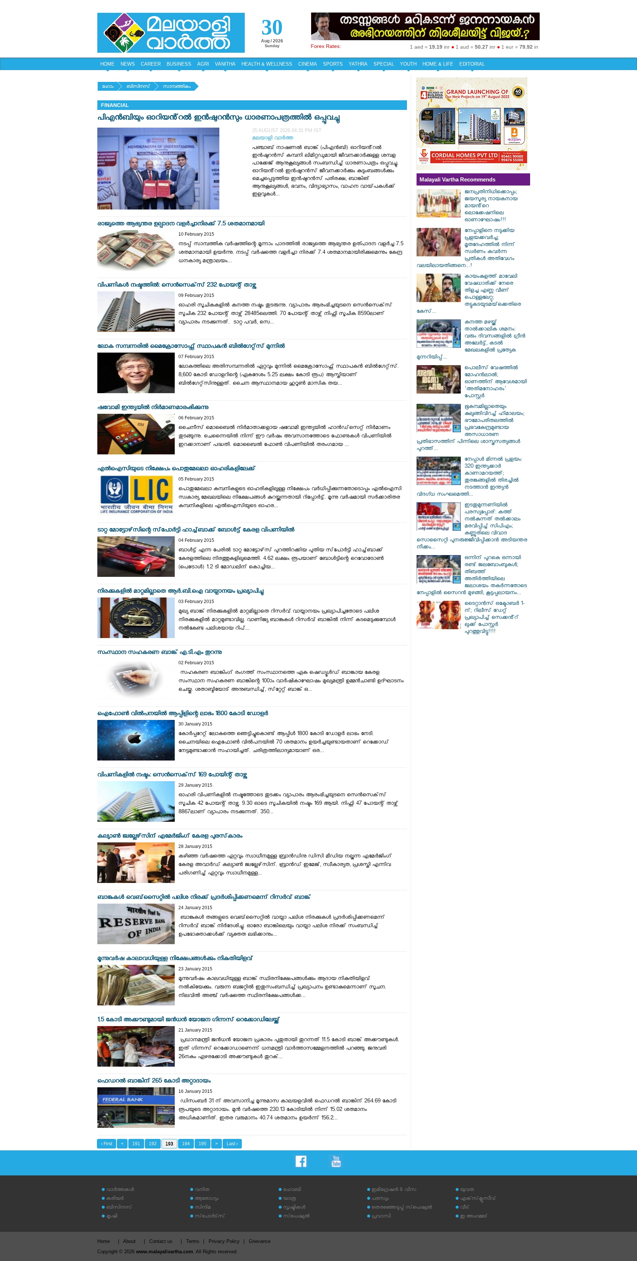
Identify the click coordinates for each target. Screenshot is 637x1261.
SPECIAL (383, 64)
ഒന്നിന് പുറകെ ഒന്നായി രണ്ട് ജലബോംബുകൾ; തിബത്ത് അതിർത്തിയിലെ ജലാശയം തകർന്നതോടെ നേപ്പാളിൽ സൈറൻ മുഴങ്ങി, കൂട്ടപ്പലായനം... (472, 576)
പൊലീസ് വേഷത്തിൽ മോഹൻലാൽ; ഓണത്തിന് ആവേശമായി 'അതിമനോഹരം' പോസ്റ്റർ (495, 382)
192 (153, 1143)
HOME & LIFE (437, 64)
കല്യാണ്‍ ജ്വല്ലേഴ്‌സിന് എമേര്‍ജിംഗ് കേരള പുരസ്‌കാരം (169, 837)
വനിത (202, 1190)
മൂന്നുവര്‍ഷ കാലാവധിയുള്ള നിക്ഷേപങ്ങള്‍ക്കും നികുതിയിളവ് (175, 959)
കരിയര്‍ (114, 1199)
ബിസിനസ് (138, 87)
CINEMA (307, 64)
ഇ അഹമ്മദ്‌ (473, 1216)
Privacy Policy (224, 1241)
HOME (107, 64)
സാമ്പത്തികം (177, 87)
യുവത (467, 1190)
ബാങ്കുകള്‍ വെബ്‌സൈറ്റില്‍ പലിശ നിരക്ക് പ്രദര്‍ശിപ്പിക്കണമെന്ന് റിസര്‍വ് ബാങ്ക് (204, 898)
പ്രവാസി (381, 1216)
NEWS (128, 64)
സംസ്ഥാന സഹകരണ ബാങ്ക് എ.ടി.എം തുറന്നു (159, 653)
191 (136, 1143)
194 (186, 1143)
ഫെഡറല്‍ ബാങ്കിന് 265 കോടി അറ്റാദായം (153, 1082)
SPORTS (333, 64)
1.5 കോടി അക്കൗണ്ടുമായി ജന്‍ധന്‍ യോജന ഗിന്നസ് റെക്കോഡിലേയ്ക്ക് (188, 1020)
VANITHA (225, 64)
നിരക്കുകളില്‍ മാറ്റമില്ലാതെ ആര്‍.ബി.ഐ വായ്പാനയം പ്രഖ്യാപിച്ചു (180, 592)
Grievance (260, 1241)
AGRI (203, 64)
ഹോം (108, 87)
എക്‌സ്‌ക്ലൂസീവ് (478, 1199)
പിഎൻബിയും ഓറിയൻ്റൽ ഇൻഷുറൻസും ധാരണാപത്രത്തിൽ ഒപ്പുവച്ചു (218, 118)
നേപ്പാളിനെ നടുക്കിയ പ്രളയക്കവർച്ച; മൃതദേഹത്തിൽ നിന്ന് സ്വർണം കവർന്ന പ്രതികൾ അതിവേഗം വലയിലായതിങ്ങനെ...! (466, 249)
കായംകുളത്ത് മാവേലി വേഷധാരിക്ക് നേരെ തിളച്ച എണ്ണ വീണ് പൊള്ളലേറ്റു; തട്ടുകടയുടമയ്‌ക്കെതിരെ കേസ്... (469, 295)
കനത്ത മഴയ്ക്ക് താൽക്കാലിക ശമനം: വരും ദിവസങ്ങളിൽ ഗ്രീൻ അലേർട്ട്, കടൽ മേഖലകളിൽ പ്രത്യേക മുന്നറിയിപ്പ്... (471, 340)
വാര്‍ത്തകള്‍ (120, 1190)
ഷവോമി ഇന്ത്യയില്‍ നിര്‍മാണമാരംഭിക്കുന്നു (152, 408)
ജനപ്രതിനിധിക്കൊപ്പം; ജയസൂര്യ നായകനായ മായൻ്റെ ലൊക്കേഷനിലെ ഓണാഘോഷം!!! (491, 206)
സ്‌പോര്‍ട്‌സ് (210, 1216)
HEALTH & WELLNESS (266, 64)
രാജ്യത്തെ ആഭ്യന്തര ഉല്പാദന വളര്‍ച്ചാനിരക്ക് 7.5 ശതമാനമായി (180, 225)
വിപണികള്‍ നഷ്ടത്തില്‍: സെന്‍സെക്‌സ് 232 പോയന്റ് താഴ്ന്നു (176, 286)
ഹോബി (292, 1190)
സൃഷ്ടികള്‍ (294, 1208)
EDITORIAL (472, 64)
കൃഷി (111, 1216)
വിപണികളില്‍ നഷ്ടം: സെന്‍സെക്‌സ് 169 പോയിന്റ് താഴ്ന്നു (172, 776)
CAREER (151, 64)
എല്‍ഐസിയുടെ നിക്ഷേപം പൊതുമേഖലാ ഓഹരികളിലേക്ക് (176, 469)
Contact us (161, 1241)
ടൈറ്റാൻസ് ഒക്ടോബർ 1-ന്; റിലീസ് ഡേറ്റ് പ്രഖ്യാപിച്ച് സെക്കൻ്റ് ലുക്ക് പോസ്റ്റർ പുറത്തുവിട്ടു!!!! (494, 618)
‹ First (106, 1143)
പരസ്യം (380, 1199)
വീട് (464, 1208)
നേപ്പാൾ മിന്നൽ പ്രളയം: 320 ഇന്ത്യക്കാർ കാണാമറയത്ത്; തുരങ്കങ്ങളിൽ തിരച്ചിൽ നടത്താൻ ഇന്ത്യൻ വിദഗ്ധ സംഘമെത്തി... (469, 478)
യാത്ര (289, 1199)
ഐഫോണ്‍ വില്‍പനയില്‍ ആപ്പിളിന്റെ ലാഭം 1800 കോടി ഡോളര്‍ (182, 714)
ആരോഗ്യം (206, 1199)
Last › (232, 1143)
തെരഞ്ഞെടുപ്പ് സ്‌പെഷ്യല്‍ (402, 1208)
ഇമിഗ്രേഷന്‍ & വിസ (394, 1190)
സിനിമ (202, 1208)
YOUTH (408, 64)
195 (202, 1143)
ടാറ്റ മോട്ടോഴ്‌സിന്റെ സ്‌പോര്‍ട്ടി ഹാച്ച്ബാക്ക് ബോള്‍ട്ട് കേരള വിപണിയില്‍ (195, 531)
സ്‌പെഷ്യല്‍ (296, 1216)
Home (103, 1241)
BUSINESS (179, 64)
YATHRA (358, 64)
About (129, 1241)
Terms (192, 1241)
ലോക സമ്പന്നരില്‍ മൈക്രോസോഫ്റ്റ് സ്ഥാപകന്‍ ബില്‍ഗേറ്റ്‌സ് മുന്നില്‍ (191, 347)
